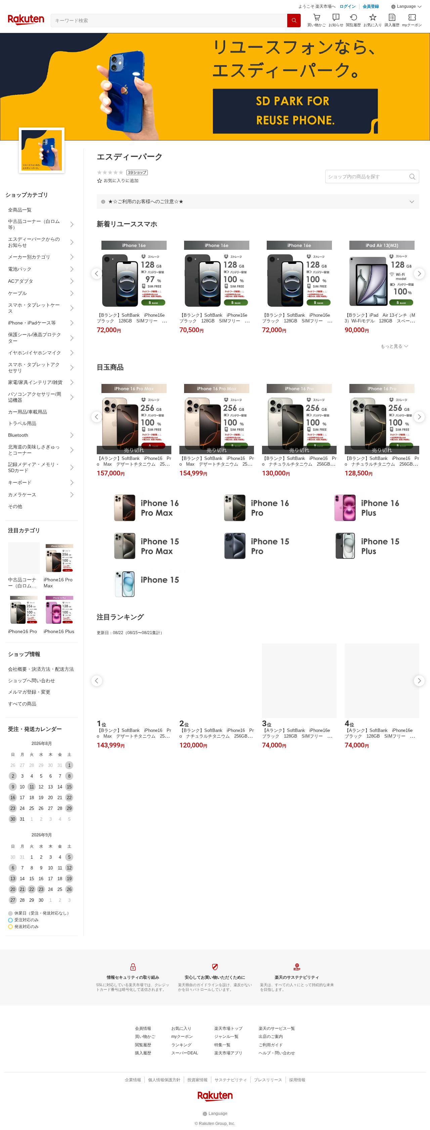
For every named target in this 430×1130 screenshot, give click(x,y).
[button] (406, 7)
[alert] (258, 201)
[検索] (294, 20)
